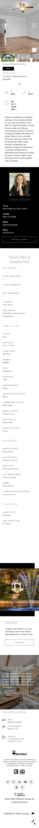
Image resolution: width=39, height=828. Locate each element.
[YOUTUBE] (25, 782)
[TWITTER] (31, 782)
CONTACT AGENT (19, 239)
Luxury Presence (19, 802)
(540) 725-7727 (13, 729)
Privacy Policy (29, 813)
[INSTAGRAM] (13, 782)
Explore (19, 642)
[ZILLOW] (16, 787)
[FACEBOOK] (8, 782)
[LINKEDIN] (19, 782)
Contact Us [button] (13, 696)
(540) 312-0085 (9, 217)
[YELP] (22, 787)
